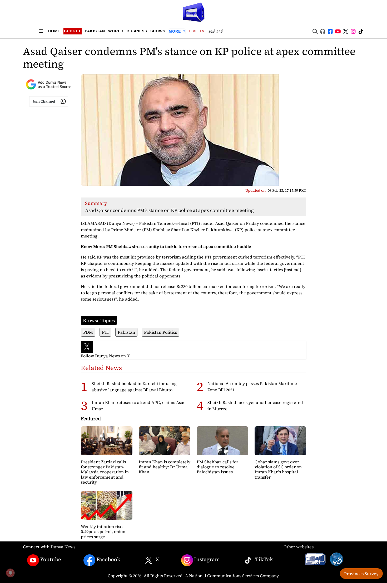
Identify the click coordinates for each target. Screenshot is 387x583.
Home (54, 31)
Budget (72, 31)
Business (137, 31)
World (115, 31)
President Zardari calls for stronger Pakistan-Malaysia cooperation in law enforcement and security (105, 472)
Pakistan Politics (160, 332)
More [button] (175, 31)
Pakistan (95, 31)
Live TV (197, 31)
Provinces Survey (361, 573)
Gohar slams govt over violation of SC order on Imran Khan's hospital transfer (278, 469)
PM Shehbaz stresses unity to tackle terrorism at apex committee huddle (178, 246)
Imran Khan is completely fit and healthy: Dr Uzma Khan (164, 467)
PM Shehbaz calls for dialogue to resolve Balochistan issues (217, 467)
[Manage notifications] (10, 573)
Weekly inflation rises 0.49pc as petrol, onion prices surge (103, 531)
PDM (88, 332)
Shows (157, 31)
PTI (105, 332)
